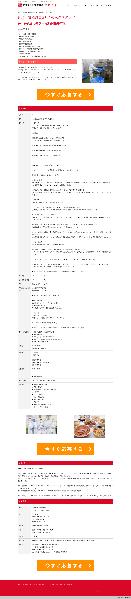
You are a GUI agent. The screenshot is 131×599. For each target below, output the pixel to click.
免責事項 (62, 584)
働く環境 (41, 584)
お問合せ (69, 584)
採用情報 (25, 12)
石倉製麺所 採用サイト (37, 5)
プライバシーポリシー (52, 584)
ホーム (19, 12)
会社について (33, 584)
